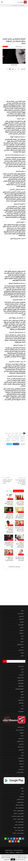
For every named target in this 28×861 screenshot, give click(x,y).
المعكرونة (21, 630)
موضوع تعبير (20, 711)
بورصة (22, 755)
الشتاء (24, 435)
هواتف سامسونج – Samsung (17, 816)
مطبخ (22, 611)
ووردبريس (21, 796)
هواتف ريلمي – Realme (18, 813)
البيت (12, 433)
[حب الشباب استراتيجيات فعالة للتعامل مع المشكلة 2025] (19, 538)
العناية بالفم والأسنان (19, 689)
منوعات (21, 708)
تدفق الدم (10, 437)
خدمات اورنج (21, 738)
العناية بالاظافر (20, 680)
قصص (22, 656)
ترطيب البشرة (23, 438)
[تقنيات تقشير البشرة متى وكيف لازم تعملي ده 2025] (19, 523)
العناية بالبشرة (5, 46)
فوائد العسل (21, 769)
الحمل (22, 672)
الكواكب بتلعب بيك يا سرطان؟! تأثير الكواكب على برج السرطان (20, 482)
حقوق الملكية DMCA (18, 850)
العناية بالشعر (20, 686)
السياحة (21, 697)
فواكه (22, 653)
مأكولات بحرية (20, 613)
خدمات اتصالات (20, 747)
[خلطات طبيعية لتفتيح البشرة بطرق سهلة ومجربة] (8, 497)
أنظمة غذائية (21, 666)
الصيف (12, 435)
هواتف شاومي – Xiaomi (18, 819)
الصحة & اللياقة (20, 677)
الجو (9, 433)
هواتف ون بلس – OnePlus (18, 833)
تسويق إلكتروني (20, 802)
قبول (13, 859)
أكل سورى (21, 616)
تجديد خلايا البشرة (16, 437)
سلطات (22, 639)
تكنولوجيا (21, 733)
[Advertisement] (14, 22)
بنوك (22, 752)
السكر (6, 433)
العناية (9, 435)
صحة (18, 440)
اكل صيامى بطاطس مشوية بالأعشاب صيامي (7, 481)
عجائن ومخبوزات (20, 644)
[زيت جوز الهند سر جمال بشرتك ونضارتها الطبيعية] (8, 552)
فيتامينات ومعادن (20, 772)
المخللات (21, 627)
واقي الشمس (8, 440)
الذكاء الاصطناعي (20, 799)
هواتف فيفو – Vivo (19, 822)
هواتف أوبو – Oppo (19, 808)
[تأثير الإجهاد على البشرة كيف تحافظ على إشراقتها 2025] (19, 510)
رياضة (12, 438)
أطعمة (21, 433)
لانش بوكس (20, 650)
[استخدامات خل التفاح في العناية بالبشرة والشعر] (19, 497)
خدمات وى (21, 744)
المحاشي (21, 622)
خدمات (22, 736)
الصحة (20, 435)
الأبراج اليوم (21, 750)
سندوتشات (21, 633)
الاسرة (22, 669)
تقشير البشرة (17, 438)
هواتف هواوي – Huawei (18, 827)
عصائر (22, 647)
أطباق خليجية (20, 625)
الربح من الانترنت (20, 727)
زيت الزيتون (8, 438)
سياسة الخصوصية (9, 850)
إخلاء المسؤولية (19, 852)
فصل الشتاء (14, 440)
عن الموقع (12, 852)
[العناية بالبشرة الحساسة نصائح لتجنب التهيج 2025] (8, 510)
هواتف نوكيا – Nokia (19, 825)
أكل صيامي (21, 619)
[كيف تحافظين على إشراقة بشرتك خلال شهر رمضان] (19, 552)
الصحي (16, 435)
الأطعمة (16, 433)
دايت (22, 706)
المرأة (22, 694)
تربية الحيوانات (20, 700)
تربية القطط (21, 703)
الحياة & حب (21, 675)
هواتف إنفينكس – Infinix (18, 810)
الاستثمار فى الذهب (19, 730)
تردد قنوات (21, 764)
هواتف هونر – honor (19, 830)
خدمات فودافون (20, 741)
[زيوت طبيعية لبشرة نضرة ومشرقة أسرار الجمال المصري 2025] (8, 538)
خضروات (21, 766)
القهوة (22, 692)
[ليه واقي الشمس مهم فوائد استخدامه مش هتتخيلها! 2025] (8, 523)
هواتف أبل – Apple (19, 805)
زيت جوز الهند (23, 440)
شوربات (21, 641)
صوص (22, 636)
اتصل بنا (7, 852)
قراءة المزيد (7, 859)
